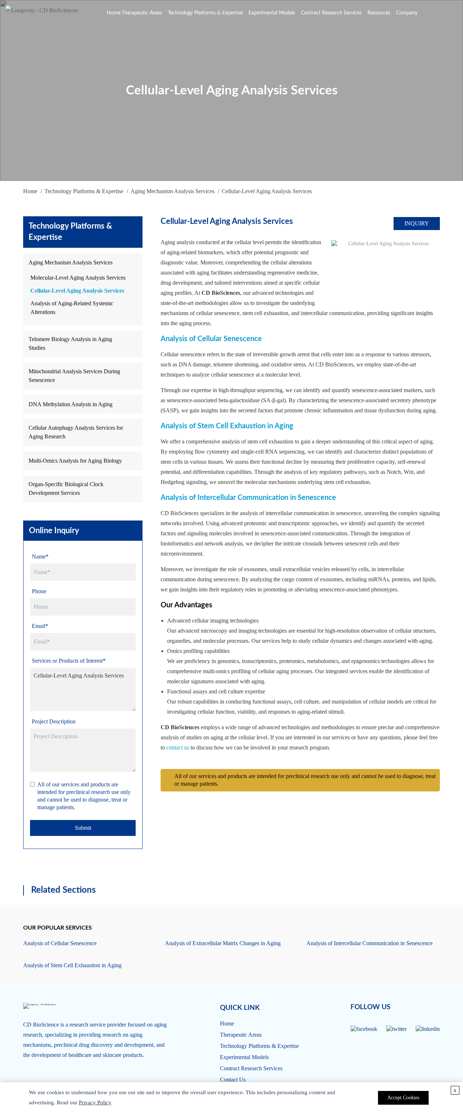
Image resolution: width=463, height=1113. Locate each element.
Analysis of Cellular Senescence (211, 339)
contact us (177, 747)
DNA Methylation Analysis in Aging (70, 404)
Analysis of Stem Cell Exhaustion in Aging (227, 426)
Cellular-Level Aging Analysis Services (77, 291)
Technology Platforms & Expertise (205, 13)
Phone (39, 591)
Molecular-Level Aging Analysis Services (78, 278)
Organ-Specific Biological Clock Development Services (66, 488)
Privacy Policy (95, 1102)
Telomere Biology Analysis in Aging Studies (70, 343)
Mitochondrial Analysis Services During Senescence (74, 375)
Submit (83, 828)
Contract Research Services (331, 13)
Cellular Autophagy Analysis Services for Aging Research (76, 432)
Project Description (54, 721)
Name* (40, 556)
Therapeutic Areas (142, 13)
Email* (40, 626)
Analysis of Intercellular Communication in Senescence (248, 497)
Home (113, 13)
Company (406, 13)
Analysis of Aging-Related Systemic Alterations (71, 307)
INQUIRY (416, 223)
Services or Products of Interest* (69, 661)
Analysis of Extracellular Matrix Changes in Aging (223, 943)
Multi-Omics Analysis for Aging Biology (75, 461)
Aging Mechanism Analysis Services (172, 191)
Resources (379, 13)
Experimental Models (272, 13)
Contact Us (233, 1079)
